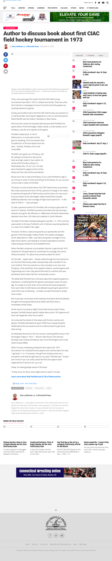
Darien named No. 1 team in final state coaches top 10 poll (96, 443)
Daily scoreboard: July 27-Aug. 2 (95, 143)
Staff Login (83, 544)
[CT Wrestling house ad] (90, 241)
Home (27, 544)
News (81, 8)
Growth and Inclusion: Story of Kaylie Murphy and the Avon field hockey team (41, 444)
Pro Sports (52, 8)
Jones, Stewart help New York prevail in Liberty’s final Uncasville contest (94, 195)
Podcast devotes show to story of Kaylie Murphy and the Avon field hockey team (15, 444)
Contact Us (44, 544)
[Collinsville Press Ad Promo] (56, 510)
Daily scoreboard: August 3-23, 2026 (94, 104)
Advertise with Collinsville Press (60, 544)
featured (29, 388)
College (64, 8)
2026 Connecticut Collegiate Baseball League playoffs (93, 134)
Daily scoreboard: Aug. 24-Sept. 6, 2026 (95, 73)
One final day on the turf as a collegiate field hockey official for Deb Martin (68, 444)
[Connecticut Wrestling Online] (56, 477)
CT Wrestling (92, 8)
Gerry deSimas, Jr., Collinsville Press (25, 46)
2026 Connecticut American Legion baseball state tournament (95, 123)
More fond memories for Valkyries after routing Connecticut (92, 64)
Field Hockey (39, 388)
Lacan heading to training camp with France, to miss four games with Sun (95, 95)
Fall (13, 8)
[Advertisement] (56, 493)
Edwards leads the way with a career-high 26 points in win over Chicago (95, 84)
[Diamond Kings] (56, 21)
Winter (21, 8)
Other (73, 8)
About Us (35, 544)
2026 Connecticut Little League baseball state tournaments (95, 113)
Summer (40, 8)
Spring (31, 8)
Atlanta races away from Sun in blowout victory (94, 205)
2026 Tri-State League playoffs (94, 154)
